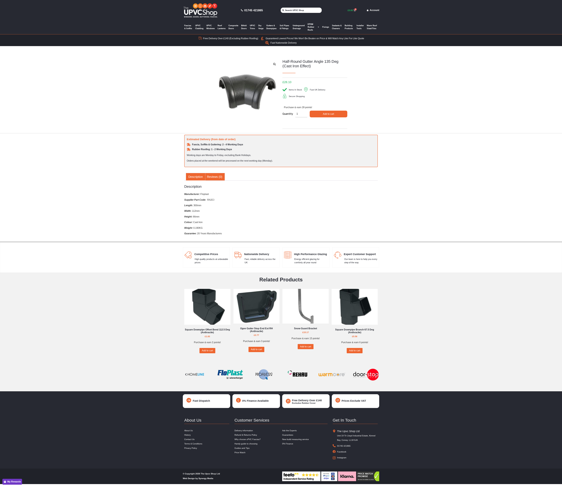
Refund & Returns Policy (245, 435)
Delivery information (243, 430)
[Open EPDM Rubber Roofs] (318, 27)
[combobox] (301, 10)
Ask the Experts (289, 430)
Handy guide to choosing (245, 444)
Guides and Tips (242, 448)
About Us (188, 430)
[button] (274, 64)
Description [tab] (195, 176)
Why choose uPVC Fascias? (247, 439)
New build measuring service (295, 439)
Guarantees (287, 435)
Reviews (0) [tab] (214, 176)
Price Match (239, 452)
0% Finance (287, 444)
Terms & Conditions (193, 444)
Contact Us (189, 439)
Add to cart (328, 114)
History (187, 435)
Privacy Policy (190, 448)
